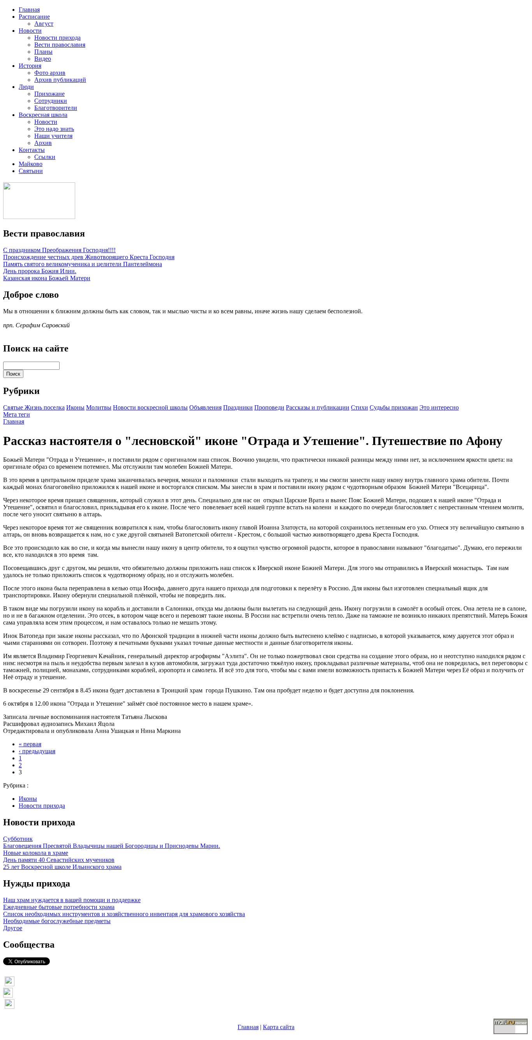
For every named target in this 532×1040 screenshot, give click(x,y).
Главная (29, 9)
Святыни (31, 171)
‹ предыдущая (37, 751)
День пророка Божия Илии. (39, 271)
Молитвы (98, 407)
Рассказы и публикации (317, 407)
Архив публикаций (60, 79)
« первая (30, 744)
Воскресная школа (43, 114)
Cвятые (14, 407)
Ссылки (44, 157)
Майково (30, 164)
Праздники (238, 407)
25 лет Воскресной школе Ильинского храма (62, 866)
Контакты (32, 150)
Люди (26, 86)
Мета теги (16, 414)
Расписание (34, 16)
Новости (30, 30)
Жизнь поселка (45, 407)
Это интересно (439, 407)
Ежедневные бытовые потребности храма (59, 907)
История (30, 65)
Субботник (18, 838)
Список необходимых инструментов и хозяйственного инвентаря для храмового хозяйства (124, 914)
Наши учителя (53, 135)
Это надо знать (54, 128)
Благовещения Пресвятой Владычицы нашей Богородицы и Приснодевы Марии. (111, 845)
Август (43, 23)
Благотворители (55, 107)
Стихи (359, 407)
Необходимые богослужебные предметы (57, 921)
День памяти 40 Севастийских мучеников (59, 859)
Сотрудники (50, 100)
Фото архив (49, 72)
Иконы (75, 407)
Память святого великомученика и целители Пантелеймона (82, 264)
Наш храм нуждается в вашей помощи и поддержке (72, 900)
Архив (43, 142)
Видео (42, 58)
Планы (43, 51)
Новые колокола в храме (35, 852)
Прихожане (49, 93)
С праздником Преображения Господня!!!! (59, 250)
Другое (12, 928)
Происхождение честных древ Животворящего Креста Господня (88, 257)
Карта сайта (278, 1027)
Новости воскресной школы (150, 407)
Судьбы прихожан (394, 407)
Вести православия (59, 44)
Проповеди (269, 407)
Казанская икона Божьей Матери (46, 278)
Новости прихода (57, 37)
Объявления (205, 407)
